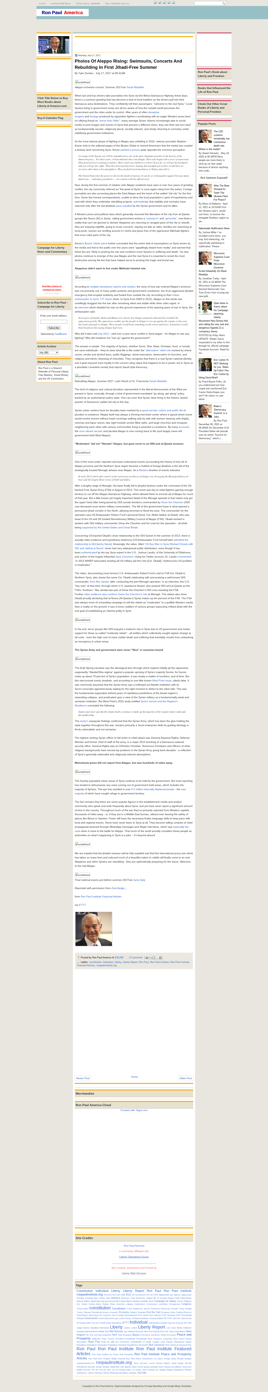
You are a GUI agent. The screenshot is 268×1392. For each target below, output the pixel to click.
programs (157, 1339)
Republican (81, 1345)
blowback (137, 1301)
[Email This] (150, 958)
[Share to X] (157, 958)
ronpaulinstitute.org (106, 965)
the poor (107, 1370)
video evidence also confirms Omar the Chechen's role (115, 594)
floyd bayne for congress (100, 1315)
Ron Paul (144, 962)
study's (84, 721)
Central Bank (95, 1304)
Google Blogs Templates (179, 1386)
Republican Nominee (117, 1345)
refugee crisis (159, 1342)
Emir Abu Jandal (99, 581)
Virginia (162, 1370)
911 (148, 1295)
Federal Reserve (183, 1312)
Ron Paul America (104, 1386)
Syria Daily (139, 879)
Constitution (85, 1291)
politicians (96, 1339)
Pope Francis (108, 1339)
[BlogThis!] (154, 958)
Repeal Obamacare (175, 1342)
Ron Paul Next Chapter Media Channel (106, 1359)
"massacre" (152, 218)
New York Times (167, 1331)
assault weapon (167, 1298)
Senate (99, 1367)
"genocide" (171, 218)
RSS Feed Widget (52, 293)
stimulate (154, 1367)
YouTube (141, 1372)
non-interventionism (102, 1335)
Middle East (104, 1331)
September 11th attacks (120, 1367)
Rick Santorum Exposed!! (214, 177)
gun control (120, 1318)
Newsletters (180, 1331)
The (93, 1370)
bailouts (80, 1301)
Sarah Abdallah (135, 87)
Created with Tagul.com (134, 1110)
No (87, 1335)
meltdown (187, 1328)
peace (173, 1335)
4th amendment (139, 1295)
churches (120, 1304)
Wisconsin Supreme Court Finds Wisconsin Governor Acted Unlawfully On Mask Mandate (214, 264)
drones (106, 1312)
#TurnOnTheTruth (112, 1295)
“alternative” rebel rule (158, 350)
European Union (168, 1312)
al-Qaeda (89, 1298)
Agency (177, 1295)
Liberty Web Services (134, 1273)
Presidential (130, 1339)
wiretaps (133, 1373)
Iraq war (179, 1323)
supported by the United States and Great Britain (110, 527)
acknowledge (141, 201)
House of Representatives (137, 1318)
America (115, 1298)
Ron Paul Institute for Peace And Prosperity (112, 1354)
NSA (114, 1334)
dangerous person (141, 1309)
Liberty (117, 962)
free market (143, 1315)
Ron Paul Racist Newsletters (139, 1359)
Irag (169, 1323)
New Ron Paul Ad (151, 1331)
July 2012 (103, 333)
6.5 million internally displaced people (152, 789)
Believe (87, 1301)
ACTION (154, 1295)
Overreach (145, 1335)
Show (134, 1367)
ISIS (189, 1323)
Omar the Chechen (172, 502)
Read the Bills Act (109, 1342)
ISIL (185, 1323)
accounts (184, 426)
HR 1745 (167, 1318)
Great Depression (106, 1318)
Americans (140, 1298)
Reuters (143, 470)
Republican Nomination (97, 1345)
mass (173, 1328)
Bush (151, 1301)
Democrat (155, 1309)
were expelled (124, 205)
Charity (105, 1304)
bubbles (144, 1301)
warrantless (123, 1373)
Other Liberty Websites (88, 3)
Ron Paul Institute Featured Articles (101, 896)
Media (179, 1328)
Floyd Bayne (82, 1315)
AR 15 (156, 1298)
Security (91, 1367)
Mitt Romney (116, 1331)
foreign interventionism (128, 1315)
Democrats (165, 1309)
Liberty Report (130, 962)
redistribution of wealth (141, 1342)
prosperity (167, 1339)
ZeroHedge (118, 888)
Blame (129, 1301)
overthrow (155, 1335)
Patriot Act (165, 1335)
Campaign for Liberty (165, 1301)
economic (114, 1312)
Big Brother (96, 1301)
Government (91, 1318)
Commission (151, 1304)
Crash (129, 1309)
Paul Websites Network (117, 3)
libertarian (104, 1328)
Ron (189, 1345)
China (112, 1304)
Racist (182, 1339)
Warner (106, 1373)
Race (175, 1339)
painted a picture (130, 149)
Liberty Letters (130, 1328)
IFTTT (82, 904)
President (119, 1339)
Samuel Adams (163, 1363)
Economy (124, 1312)
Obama (135, 1334)
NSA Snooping (124, 1335)
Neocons (139, 1331)
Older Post (186, 1078)
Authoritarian (185, 1298)
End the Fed (153, 1312)
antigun (149, 1298)
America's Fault (128, 1298)
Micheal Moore (91, 1331)
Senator (105, 1367)
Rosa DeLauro (141, 1363)
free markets (155, 1315)
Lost (168, 1328)
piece (96, 243)
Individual (108, 962)
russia (152, 1363)
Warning (114, 1373)
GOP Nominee (168, 1315)
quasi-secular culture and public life (162, 410)
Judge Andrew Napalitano (88, 1328)
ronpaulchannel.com (85, 1363)
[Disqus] (134, 1019)
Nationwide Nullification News (214, 228)
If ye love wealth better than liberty (107, 1323)
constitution (95, 962)
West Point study (161, 680)
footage (94, 116)
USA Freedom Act (150, 1370)
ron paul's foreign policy (165, 1359)
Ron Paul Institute (159, 962)
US (113, 1370)
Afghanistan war (166, 1295)
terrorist (86, 1370)
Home (42, 3)
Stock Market (164, 1367)
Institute (163, 1323)
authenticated (89, 552)
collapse (129, 1304)
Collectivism (140, 1304)
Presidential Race (144, 1339)
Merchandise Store (60, 3)
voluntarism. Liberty (85, 1373)
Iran (173, 1323)
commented (184, 556)
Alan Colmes (99, 1298)
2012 (128, 1294)
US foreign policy (123, 1370)
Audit (177, 1298)
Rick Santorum (157, 1344)
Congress (186, 1304)
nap (125, 1331)
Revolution (143, 1345)
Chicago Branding (153, 1386)
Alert (108, 1298)
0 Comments (136, 957)
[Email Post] (146, 957)
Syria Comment (124, 556)
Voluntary (98, 1373)
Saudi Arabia (177, 1363)
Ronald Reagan (184, 1359)
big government (108, 1301)
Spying (146, 1367)
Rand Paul (94, 1341)
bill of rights (121, 1301)
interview (83, 307)
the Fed (99, 1370)
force (114, 1315)
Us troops (136, 1370)
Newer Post (83, 1078)
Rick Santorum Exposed (176, 1345)
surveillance (176, 1367)
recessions (124, 1342)
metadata (81, 1331)
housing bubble (156, 1318)
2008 (123, 1295)
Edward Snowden (138, 1312)
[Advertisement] (164, 13)
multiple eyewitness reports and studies (112, 286)
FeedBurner (61, 334)
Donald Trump (177, 1309)
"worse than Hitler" (109, 120)
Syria (184, 1367)
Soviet (140, 1367)
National (131, 1331)
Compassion (174, 1304)
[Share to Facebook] (160, 958)
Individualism (154, 1323)
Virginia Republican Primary (178, 1370)
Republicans (132, 1345)
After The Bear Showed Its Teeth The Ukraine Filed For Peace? (221, 192)
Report (188, 1342)
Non (91, 1335)
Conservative (82, 1309)
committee (163, 1304)
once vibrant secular (90, 431)
